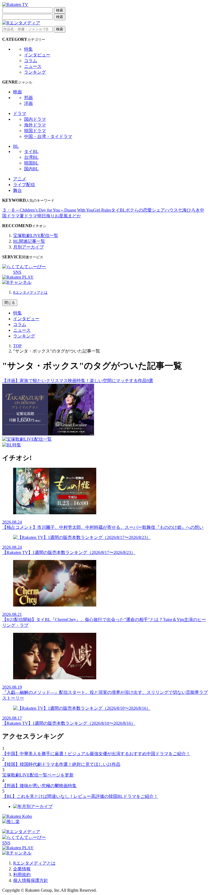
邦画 (28, 97)
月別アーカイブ (28, 247)
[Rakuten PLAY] (18, 277)
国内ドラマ (35, 119)
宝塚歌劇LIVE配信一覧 (35, 235)
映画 (17, 92)
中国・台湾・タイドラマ (48, 136)
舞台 (17, 190)
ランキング (35, 72)
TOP (17, 345)
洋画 (28, 103)
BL (16, 146)
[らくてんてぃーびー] (24, 266)
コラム (30, 60)
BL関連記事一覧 (29, 241)
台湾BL (31, 157)
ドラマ (19, 113)
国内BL (31, 168)
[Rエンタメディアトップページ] (21, 831)
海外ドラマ (35, 125)
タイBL (31, 151)
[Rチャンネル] (16, 282)
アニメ (19, 179)
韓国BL (31, 163)
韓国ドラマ (35, 130)
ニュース (33, 66)
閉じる (9, 303)
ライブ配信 (24, 184)
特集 (28, 49)
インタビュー (37, 55)
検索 (59, 10)
